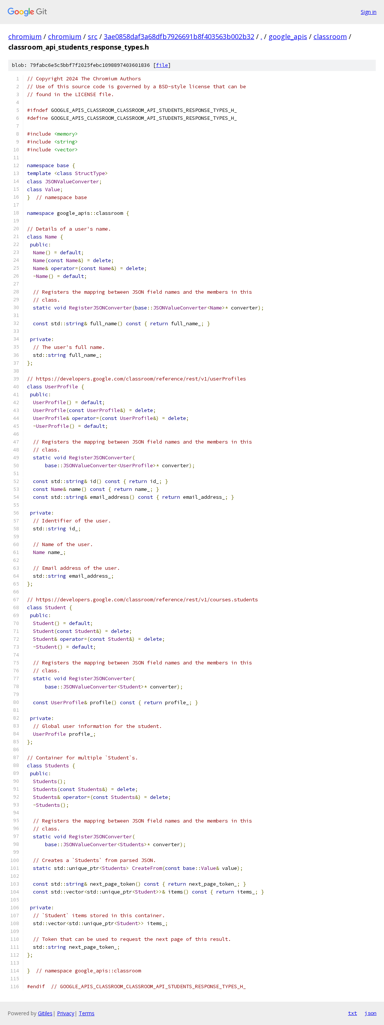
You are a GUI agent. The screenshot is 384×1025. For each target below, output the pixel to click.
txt (352, 1013)
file (162, 65)
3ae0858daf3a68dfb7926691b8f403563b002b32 (179, 36)
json (370, 1013)
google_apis (287, 36)
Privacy (65, 1013)
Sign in (368, 11)
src (93, 36)
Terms (86, 1013)
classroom (330, 36)
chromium (25, 36)
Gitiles (45, 1013)
